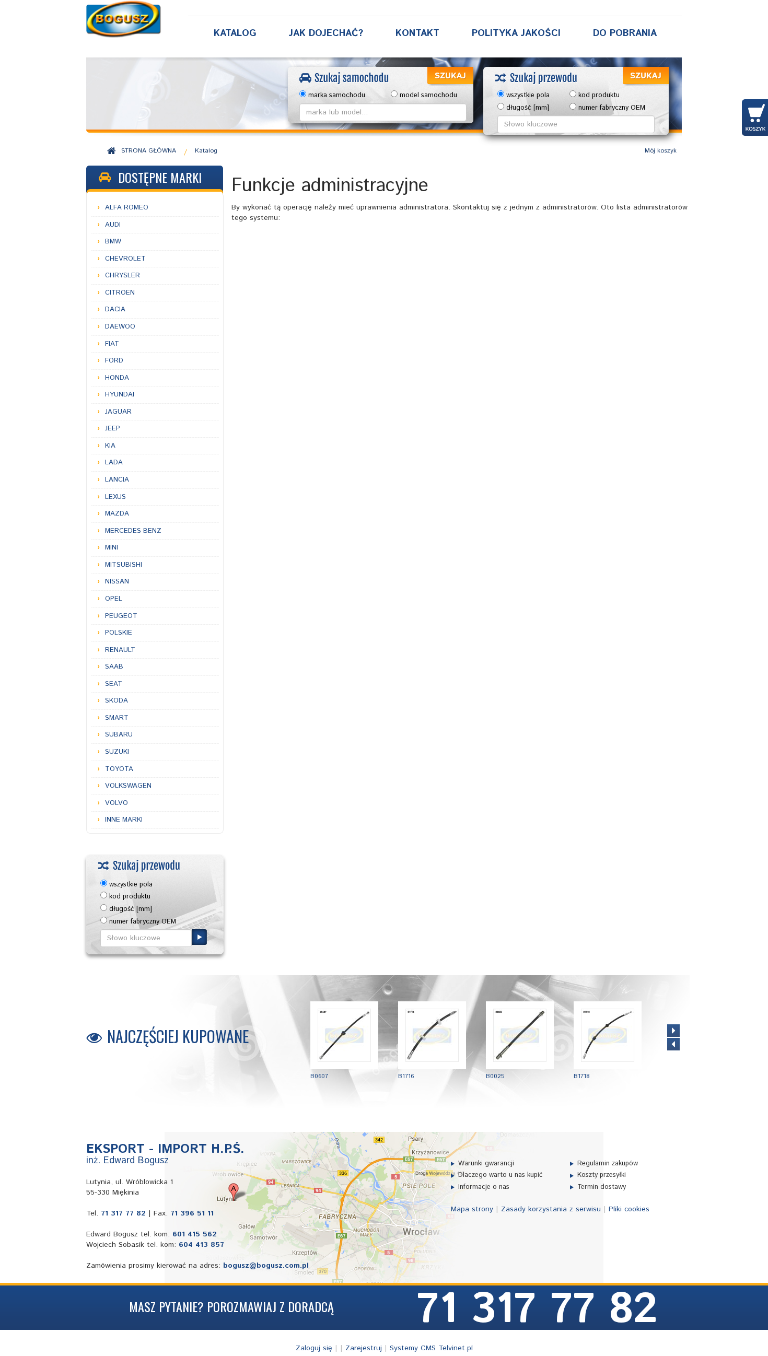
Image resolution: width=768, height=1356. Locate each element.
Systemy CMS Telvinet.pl (431, 1348)
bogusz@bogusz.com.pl (266, 1265)
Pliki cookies (629, 1209)
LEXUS (115, 497)
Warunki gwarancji (486, 1163)
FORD (114, 361)
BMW (113, 242)
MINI (111, 548)
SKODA (116, 701)
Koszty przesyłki (601, 1175)
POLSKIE (118, 633)
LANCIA (117, 480)
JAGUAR (118, 412)
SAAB (114, 667)
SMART (117, 718)
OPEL (113, 599)
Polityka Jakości (516, 33)
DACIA (115, 309)
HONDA (117, 378)
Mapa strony (472, 1209)
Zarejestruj (363, 1348)
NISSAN (117, 582)
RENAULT (120, 650)
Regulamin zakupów (607, 1163)
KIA (110, 446)
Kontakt (417, 33)
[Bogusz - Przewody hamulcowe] (123, 19)
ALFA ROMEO (126, 208)
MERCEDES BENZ (133, 531)
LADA (114, 462)
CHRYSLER (122, 275)
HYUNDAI (119, 395)
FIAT (112, 344)
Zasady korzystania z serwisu (551, 1209)
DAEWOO (120, 327)
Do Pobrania (625, 33)
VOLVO (116, 803)
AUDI (113, 225)
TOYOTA (119, 769)
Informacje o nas (483, 1187)
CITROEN (120, 293)
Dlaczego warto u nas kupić (500, 1175)
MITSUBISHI (123, 565)
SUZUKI (117, 752)
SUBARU (119, 735)
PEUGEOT (121, 616)
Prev (673, 1044)
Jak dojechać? (326, 33)
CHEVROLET (125, 259)
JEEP (112, 429)
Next (673, 1030)
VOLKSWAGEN (128, 786)
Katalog (235, 33)
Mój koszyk (661, 150)
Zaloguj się (314, 1348)
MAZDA (117, 514)
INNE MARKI (124, 820)
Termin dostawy (601, 1187)
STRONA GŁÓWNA (148, 150)
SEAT (113, 684)
